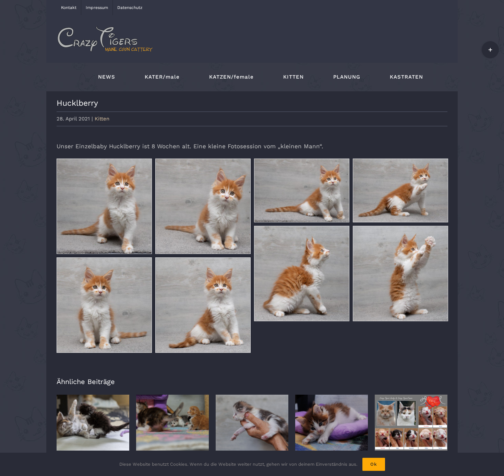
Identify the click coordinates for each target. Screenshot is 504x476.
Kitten (102, 119)
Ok (373, 464)
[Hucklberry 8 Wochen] (104, 206)
